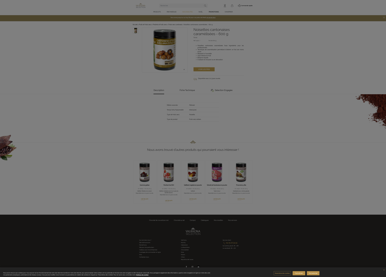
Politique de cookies (142, 275)
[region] (193, 272)
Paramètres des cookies (282, 273)
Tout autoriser (313, 273)
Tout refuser (299, 273)
